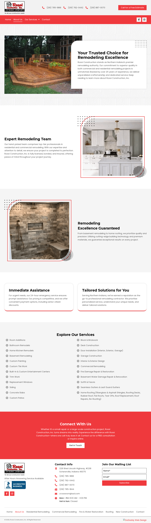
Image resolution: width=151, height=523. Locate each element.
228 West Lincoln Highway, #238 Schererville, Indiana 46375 (75, 470)
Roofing (109, 511)
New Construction (125, 511)
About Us (19, 511)
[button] (139, 19)
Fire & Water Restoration (91, 511)
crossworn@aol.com (69, 493)
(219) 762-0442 (75, 7)
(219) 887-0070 (97, 7)
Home (9, 511)
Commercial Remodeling (64, 511)
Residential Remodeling (38, 511)
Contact (140, 511)
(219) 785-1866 (54, 7)
